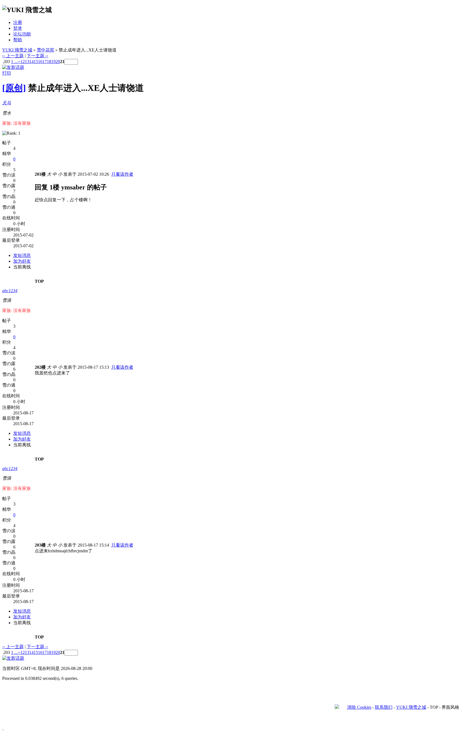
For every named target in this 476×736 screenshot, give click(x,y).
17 (44, 61)
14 (31, 61)
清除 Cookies (359, 707)
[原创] (14, 88)
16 (40, 61)
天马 (6, 103)
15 (36, 61)
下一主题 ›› (37, 55)
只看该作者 (122, 174)
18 (49, 61)
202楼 (40, 367)
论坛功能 (22, 34)
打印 (6, 73)
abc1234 (9, 290)
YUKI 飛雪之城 (17, 50)
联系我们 (384, 707)
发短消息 (22, 255)
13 (27, 61)
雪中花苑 (45, 50)
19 (53, 61)
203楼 (40, 545)
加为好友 (22, 261)
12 (22, 61)
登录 (17, 28)
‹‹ (19, 61)
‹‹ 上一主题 (13, 55)
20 (58, 61)
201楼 (40, 174)
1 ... (14, 61)
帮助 (17, 39)
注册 (17, 22)
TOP (39, 281)
